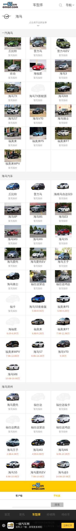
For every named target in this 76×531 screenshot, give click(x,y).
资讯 (22, 514)
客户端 (19, 495)
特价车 (66, 514)
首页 (7, 514)
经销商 (51, 514)
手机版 (57, 495)
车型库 (36, 514)
